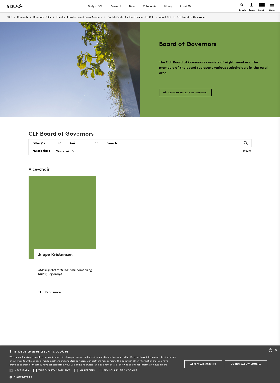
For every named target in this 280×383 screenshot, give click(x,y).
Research (116, 6)
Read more (161, 364)
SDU (9, 17)
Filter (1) (39, 143)
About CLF (165, 17)
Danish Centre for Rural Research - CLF (131, 17)
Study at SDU (95, 6)
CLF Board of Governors (191, 17)
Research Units (42, 17)
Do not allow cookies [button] (246, 363)
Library (168, 6)
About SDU (186, 6)
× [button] (275, 350)
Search (112, 143)
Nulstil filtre (41, 151)
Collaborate (149, 6)
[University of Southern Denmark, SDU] (14, 6)
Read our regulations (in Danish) (187, 92)
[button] (11, 370)
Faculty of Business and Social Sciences (79, 17)
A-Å (72, 143)
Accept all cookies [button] (203, 364)
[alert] (140, 364)
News (132, 6)
